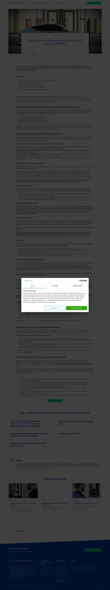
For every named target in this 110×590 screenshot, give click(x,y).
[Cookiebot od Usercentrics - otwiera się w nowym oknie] (80, 281)
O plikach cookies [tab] (77, 285)
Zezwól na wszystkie (76, 308)
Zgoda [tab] (32, 286)
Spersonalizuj (54, 308)
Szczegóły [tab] (55, 285)
